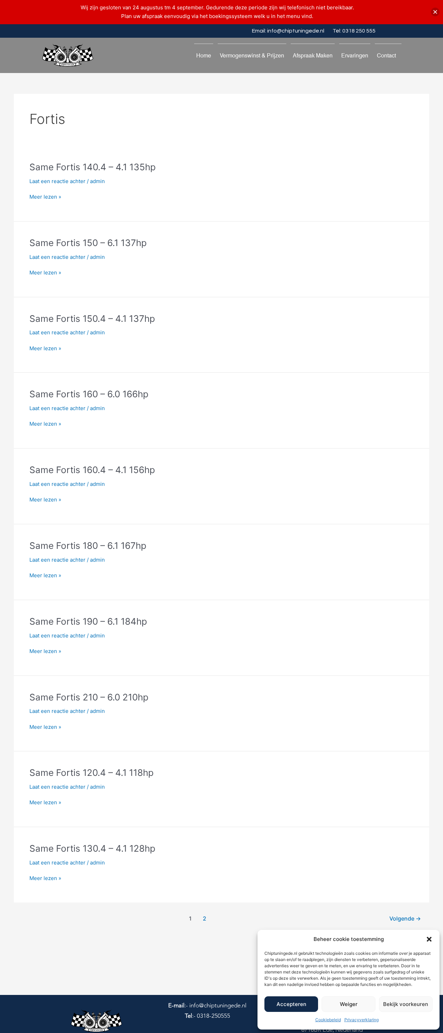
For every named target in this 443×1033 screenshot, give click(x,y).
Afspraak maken (313, 55)
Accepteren (291, 1004)
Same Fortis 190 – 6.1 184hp (88, 621)
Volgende (405, 918)
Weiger (349, 1004)
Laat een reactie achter (57, 181)
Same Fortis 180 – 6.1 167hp (87, 545)
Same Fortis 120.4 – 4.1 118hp (91, 772)
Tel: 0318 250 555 (354, 31)
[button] (429, 939)
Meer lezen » (45, 197)
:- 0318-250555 (207, 1015)
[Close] (435, 12)
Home (203, 55)
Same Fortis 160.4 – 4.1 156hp (92, 469)
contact (386, 55)
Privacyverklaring (361, 1019)
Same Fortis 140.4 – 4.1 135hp (92, 167)
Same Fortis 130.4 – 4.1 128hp (92, 848)
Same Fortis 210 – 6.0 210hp (88, 697)
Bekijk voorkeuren (405, 1004)
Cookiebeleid (328, 1019)
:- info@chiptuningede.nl (207, 1005)
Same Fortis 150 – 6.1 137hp (88, 242)
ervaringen (354, 55)
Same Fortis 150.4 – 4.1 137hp (92, 318)
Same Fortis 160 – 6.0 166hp (88, 394)
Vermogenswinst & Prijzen (252, 55)
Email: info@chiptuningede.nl (288, 31)
